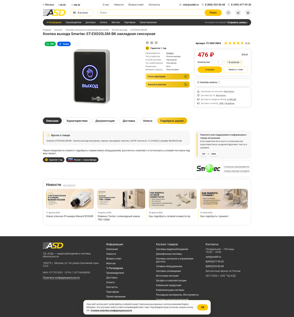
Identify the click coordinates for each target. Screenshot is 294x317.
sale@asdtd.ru (191, 4)
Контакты (154, 4)
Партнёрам (129, 22)
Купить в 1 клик (236, 70)
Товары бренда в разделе (236, 171)
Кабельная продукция (168, 285)
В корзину (209, 70)
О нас (106, 4)
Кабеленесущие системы (170, 290)
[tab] (52, 120)
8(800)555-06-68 (215, 266)
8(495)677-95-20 (215, 261)
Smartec (170, 53)
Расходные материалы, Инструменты (177, 294)
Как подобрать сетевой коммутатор (169, 216)
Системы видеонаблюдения (172, 249)
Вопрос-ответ (136, 4)
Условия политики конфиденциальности (111, 310)
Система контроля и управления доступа (174, 260)
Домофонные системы (169, 253)
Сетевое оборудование (169, 266)
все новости (69, 185)
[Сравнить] (152, 43)
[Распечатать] (147, 43)
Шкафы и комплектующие (171, 280)
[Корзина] (248, 12)
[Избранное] (228, 12)
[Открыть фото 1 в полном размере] (92, 76)
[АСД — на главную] (54, 12)
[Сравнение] (238, 12)
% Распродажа (54, 22)
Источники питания (167, 275)
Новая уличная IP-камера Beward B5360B (69, 216)
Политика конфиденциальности (61, 277)
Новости (119, 4)
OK (202, 307)
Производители (73, 22)
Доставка (91, 22)
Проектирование (148, 22)
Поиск (213, 12)
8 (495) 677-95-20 (241, 4)
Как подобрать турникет (214, 216)
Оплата (103, 22)
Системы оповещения (168, 271)
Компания (112, 249)
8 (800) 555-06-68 (215, 4)
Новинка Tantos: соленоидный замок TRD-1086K (119, 218)
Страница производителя (236, 166)
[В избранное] (156, 43)
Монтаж (116, 22)
